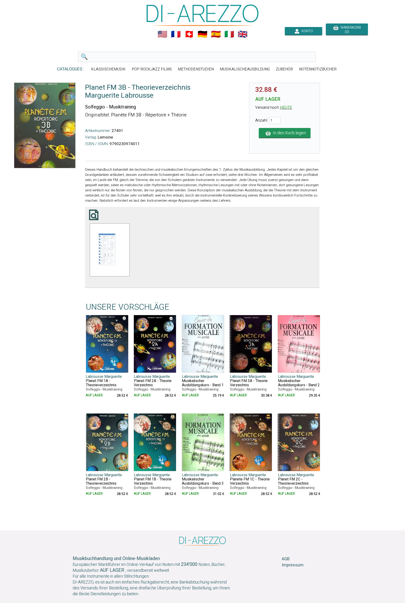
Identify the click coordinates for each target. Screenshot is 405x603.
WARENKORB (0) (350, 29)
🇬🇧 (243, 34)
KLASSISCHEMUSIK (108, 69)
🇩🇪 (202, 34)
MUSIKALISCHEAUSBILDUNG (245, 69)
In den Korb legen (288, 133)
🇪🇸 (216, 34)
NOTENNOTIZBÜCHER (318, 69)
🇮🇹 (229, 34)
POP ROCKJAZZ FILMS (152, 69)
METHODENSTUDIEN (196, 69)
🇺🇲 (162, 34)
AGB (286, 559)
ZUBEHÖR (284, 69)
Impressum (293, 565)
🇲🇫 (176, 34)
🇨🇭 (189, 34)
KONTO (306, 31)
